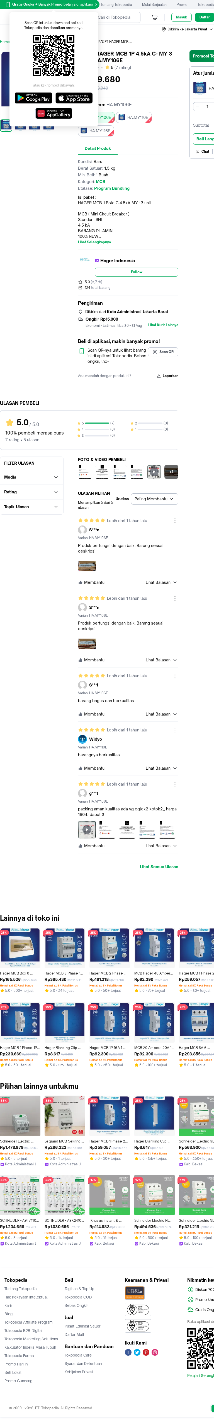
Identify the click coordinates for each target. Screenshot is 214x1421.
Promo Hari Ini (16, 1364)
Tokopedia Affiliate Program (28, 1322)
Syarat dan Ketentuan (83, 1363)
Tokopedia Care (78, 1355)
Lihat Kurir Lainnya (163, 325)
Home (5, 42)
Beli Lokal (12, 1372)
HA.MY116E (99, 130)
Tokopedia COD (78, 1297)
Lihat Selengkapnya (94, 242)
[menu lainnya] (175, 520)
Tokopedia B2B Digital (23, 1330)
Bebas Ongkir (76, 1305)
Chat (205, 151)
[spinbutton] (207, 106)
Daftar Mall (74, 1334)
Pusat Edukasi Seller (83, 1326)
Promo (182, 5)
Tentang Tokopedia (116, 5)
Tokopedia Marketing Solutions (31, 1339)
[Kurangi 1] (197, 106)
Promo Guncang (18, 1381)
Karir (8, 1305)
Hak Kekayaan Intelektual (26, 1297)
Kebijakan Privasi (79, 1372)
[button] (187, 29)
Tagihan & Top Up (79, 1288)
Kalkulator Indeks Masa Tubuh (30, 1347)
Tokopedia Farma (19, 1355)
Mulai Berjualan (154, 5)
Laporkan (170, 376)
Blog (8, 1314)
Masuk (181, 17)
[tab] (98, 148)
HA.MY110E (137, 117)
